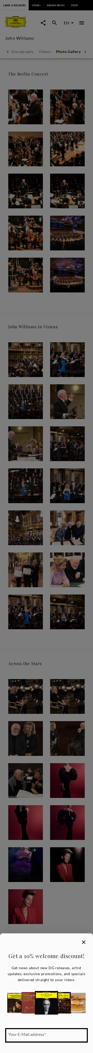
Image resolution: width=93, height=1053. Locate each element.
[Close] (84, 942)
